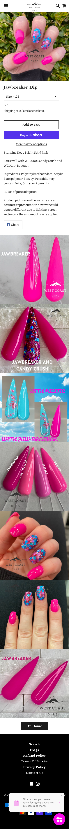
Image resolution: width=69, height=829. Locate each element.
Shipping (9, 111)
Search (34, 744)
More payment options (31, 144)
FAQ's (34, 750)
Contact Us (34, 772)
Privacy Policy (34, 767)
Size (9, 96)
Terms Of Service (34, 761)
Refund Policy (34, 755)
